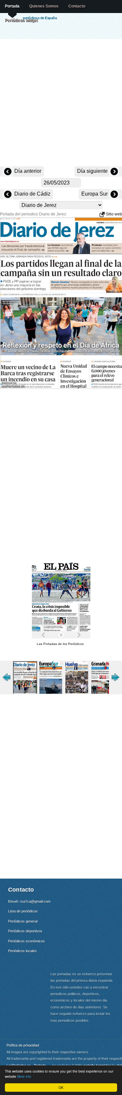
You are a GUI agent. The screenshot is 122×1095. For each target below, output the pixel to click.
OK (61, 1087)
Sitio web (113, 214)
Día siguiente (93, 171)
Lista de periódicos (23, 911)
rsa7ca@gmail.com (35, 901)
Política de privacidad (23, 1045)
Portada (12, 6)
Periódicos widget (21, 20)
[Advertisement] (61, 103)
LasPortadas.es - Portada (26, 1065)
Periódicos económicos (26, 941)
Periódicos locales (22, 951)
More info (24, 1076)
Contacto (76, 6)
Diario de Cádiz (31, 194)
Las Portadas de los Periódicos (60, 644)
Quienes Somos (44, 6)
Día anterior (27, 171)
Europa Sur (95, 194)
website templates (97, 1065)
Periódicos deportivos (25, 931)
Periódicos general (22, 921)
